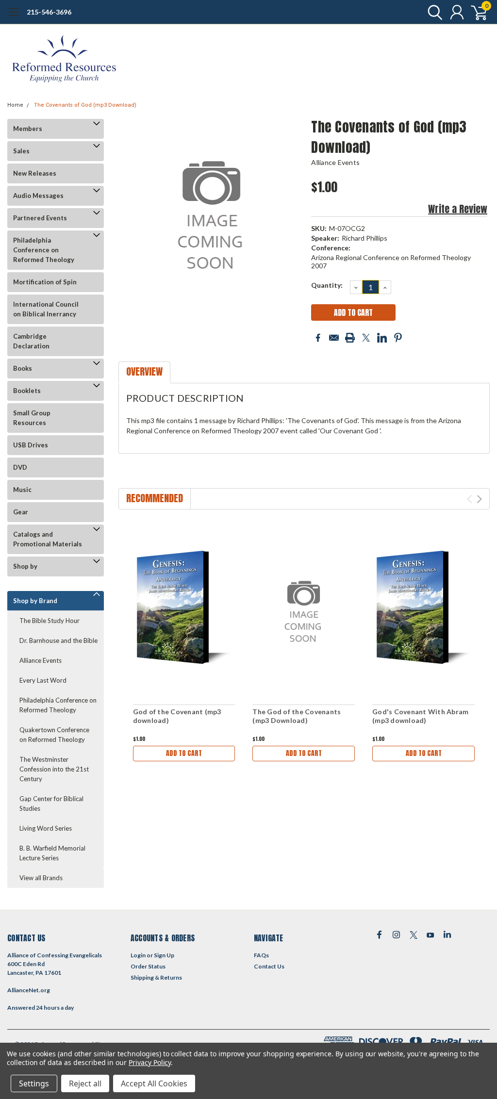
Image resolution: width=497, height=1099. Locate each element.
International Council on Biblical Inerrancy (46, 309)
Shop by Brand (35, 601)
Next (479, 499)
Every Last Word (42, 680)
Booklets (27, 390)
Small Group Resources (31, 417)
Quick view (184, 609)
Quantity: (327, 285)
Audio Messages (38, 195)
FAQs (261, 955)
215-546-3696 (49, 12)
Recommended (154, 498)
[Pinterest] (398, 338)
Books (22, 368)
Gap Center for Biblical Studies (51, 803)
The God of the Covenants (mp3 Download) (296, 715)
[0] (475, 12)
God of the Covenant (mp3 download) (177, 715)
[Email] (334, 338)
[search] (432, 12)
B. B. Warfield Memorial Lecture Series (52, 853)
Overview (144, 371)
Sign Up (164, 955)
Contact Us (269, 966)
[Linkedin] (382, 338)
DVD (20, 467)
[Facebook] (318, 338)
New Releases (34, 173)
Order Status (148, 966)
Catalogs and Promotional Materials (47, 539)
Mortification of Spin (45, 282)
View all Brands (41, 878)
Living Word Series (45, 828)
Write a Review (457, 208)
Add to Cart (184, 753)
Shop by (25, 566)
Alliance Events (40, 660)
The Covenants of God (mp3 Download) (85, 105)
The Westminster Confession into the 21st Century (54, 769)
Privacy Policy (150, 1062)
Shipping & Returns (156, 977)
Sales (21, 151)
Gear (20, 512)
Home (15, 105)
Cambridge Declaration (31, 341)
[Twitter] (366, 338)
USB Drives (30, 445)
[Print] (350, 338)
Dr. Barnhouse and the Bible (58, 640)
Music (22, 489)
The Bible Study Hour (49, 620)
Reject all (85, 1083)
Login (138, 955)
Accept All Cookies (154, 1083)
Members (27, 128)
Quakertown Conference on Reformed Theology (54, 734)
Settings (34, 1083)
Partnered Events (40, 218)
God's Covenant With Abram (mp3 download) (420, 715)
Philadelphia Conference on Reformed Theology (43, 249)
